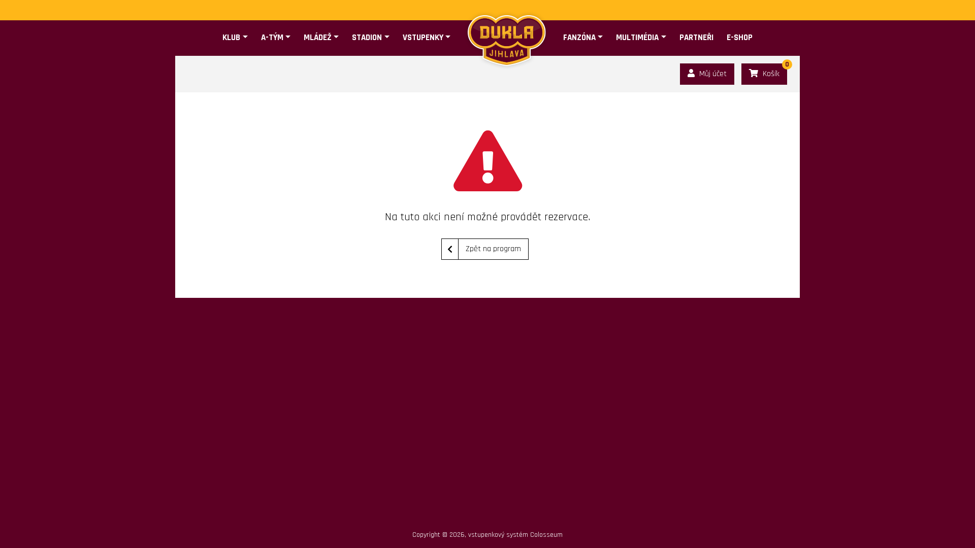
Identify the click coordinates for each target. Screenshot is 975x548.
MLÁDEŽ (318, 37)
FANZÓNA (579, 37)
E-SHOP (740, 37)
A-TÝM (272, 37)
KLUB (231, 37)
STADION (367, 37)
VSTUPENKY (423, 37)
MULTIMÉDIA (637, 37)
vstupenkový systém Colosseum (515, 534)
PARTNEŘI (696, 37)
